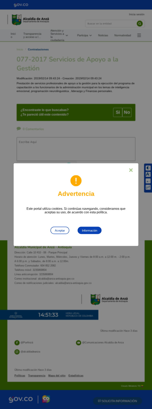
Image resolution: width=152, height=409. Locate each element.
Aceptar (60, 230)
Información (89, 230)
